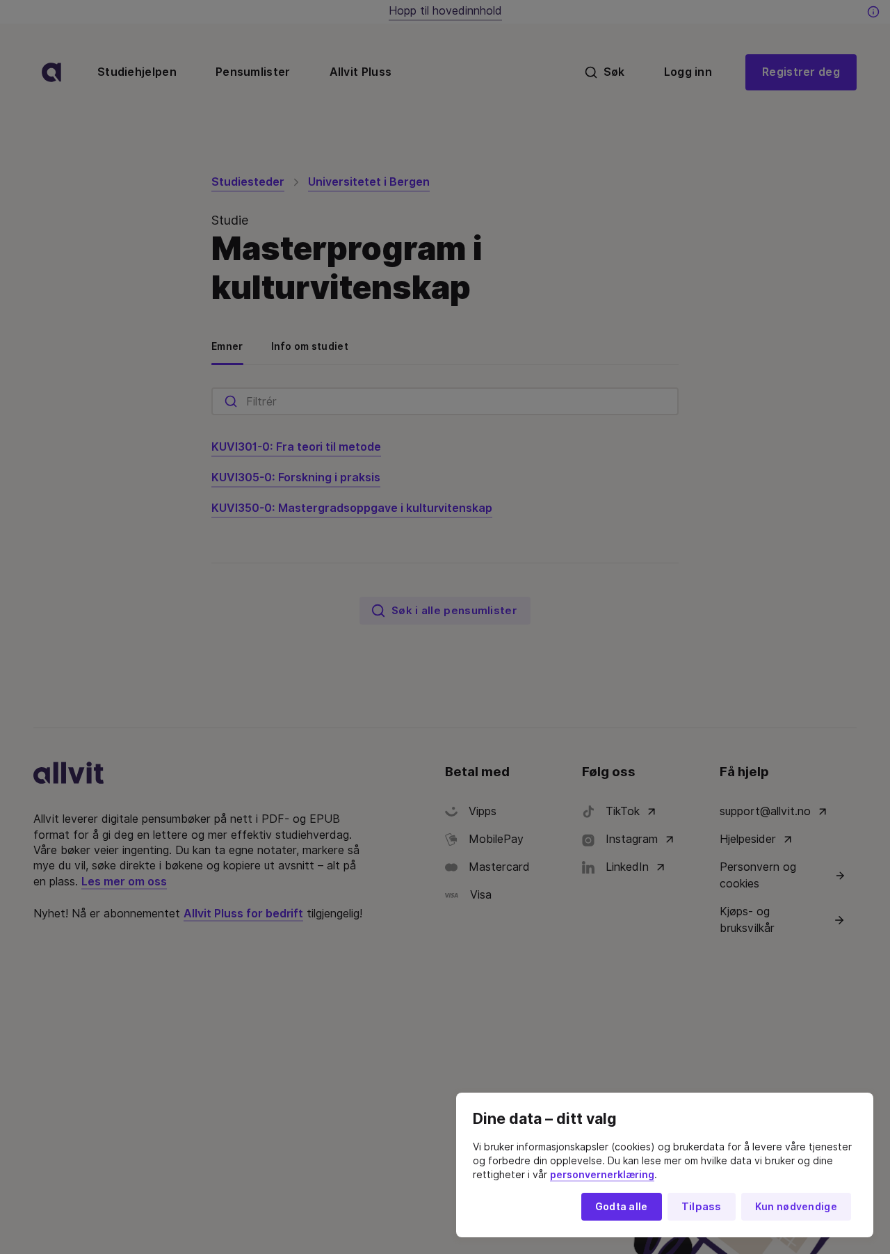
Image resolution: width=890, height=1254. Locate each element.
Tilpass (701, 1206)
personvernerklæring (602, 1174)
